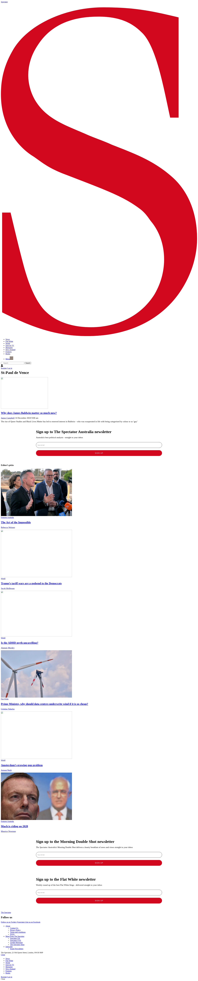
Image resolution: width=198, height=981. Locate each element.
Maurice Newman (8, 831)
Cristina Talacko (8, 709)
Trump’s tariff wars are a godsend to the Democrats (31, 583)
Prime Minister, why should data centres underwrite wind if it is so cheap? (44, 703)
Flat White (4, 699)
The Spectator (6, 912)
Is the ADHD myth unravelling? (19, 642)
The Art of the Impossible (16, 522)
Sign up (99, 453)
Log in (9, 368)
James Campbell (8, 418)
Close (3, 955)
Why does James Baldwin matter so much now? (29, 412)
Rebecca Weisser (8, 527)
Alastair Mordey (8, 648)
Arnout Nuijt (6, 770)
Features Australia (7, 517)
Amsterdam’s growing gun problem (22, 765)
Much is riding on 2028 (14, 826)
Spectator (4, 2)
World (3, 579)
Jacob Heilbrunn (8, 588)
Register (4, 368)
